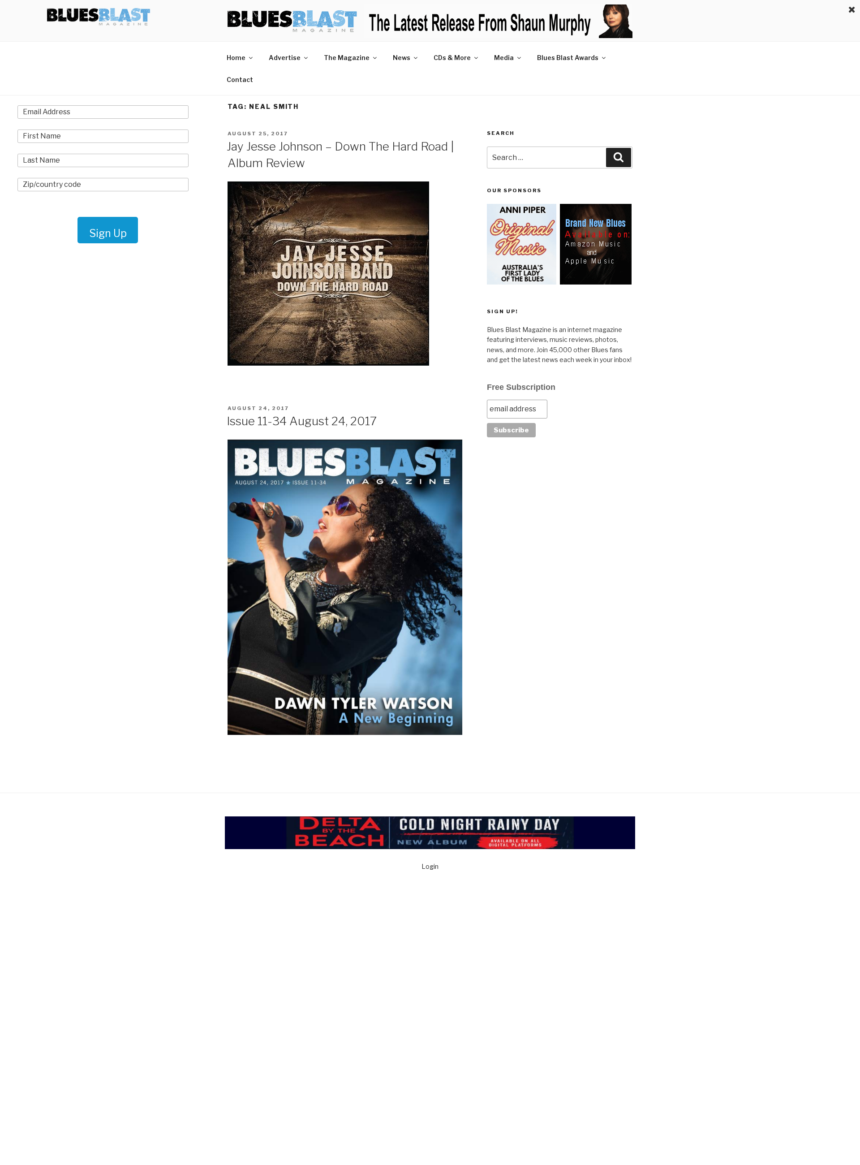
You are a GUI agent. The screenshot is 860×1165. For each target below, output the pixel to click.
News (401, 57)
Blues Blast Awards (567, 57)
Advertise (285, 57)
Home (236, 57)
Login (430, 866)
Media (504, 57)
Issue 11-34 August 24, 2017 (302, 421)
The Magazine (347, 57)
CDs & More (452, 57)
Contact (240, 79)
